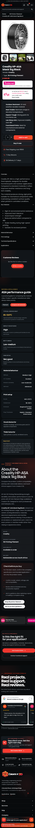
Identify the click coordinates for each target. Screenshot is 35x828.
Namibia (12, 794)
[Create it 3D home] (7, 5)
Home (4, 14)
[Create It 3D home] (12, 774)
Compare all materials (18, 305)
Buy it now (17, 143)
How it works (15, 97)
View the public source (13, 728)
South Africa (5, 794)
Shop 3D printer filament (14, 602)
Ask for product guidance (14, 606)
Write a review (17, 266)
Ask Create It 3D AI (17, 751)
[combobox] (15, 9)
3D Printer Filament (16, 14)
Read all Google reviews (31, 698)
